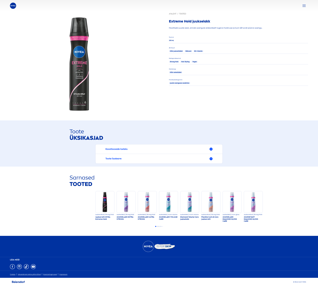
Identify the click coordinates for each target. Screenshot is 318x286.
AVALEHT (172, 14)
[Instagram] (19, 266)
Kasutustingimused (50, 274)
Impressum (63, 274)
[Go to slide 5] (161, 226)
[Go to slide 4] (160, 226)
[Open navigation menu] (304, 6)
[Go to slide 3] (158, 226)
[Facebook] (12, 266)
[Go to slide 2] (157, 226)
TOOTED (182, 14)
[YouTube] (33, 266)
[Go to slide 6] (162, 226)
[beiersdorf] (18, 282)
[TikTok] (26, 266)
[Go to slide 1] (155, 226)
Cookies (12, 274)
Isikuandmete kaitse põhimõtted (29, 274)
